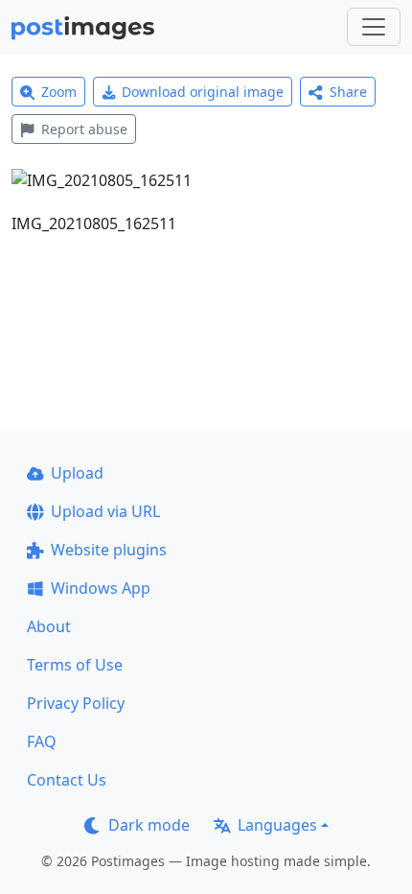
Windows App (100, 588)
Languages (277, 824)
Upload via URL (105, 511)
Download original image (203, 91)
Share (348, 91)
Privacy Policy (76, 703)
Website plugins (109, 549)
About (49, 626)
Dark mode (149, 824)
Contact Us (66, 779)
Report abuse (84, 129)
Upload (77, 472)
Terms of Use (75, 664)
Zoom (59, 91)
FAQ (42, 741)
